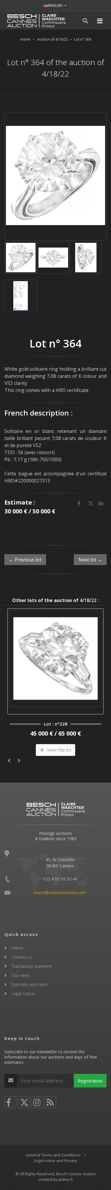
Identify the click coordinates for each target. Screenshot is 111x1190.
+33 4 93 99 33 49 (60, 879)
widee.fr (65, 1179)
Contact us (22, 957)
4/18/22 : (55, 600)
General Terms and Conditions (53, 1155)
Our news (21, 975)
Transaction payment (32, 966)
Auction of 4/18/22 (52, 39)
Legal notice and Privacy (55, 1160)
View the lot (62, 750)
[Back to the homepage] (36, 20)
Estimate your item (30, 984)
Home (25, 39)
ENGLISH (55, 5)
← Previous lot (25, 559)
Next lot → (90, 559)
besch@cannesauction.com (60, 892)
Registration (90, 1081)
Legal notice (23, 993)
